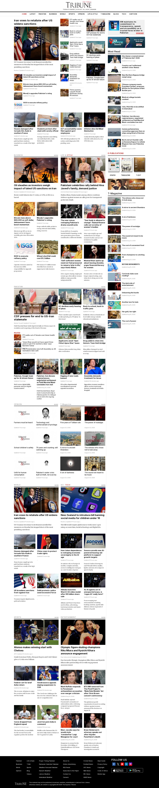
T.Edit (28, 764)
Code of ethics (103, 771)
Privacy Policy (102, 764)
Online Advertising (69, 764)
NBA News (87, 771)
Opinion (81, 14)
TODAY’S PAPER (69, 9)
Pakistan (42, 14)
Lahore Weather (44, 774)
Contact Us (67, 774)
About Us (66, 761)
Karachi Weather (45, 771)
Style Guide (101, 761)
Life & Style (93, 14)
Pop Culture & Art (66, 657)
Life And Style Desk (66, 192)
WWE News (87, 777)
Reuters (16, 70)
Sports (72, 14)
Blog (28, 771)
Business (53, 14)
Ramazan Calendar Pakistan (48, 764)
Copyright (101, 767)
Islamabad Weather (45, 777)
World (63, 14)
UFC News (87, 767)
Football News (88, 764)
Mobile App (101, 774)
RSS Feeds (66, 767)
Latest (33, 14)
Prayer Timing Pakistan (47, 761)
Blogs (116, 14)
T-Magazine (105, 14)
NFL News (86, 774)
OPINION (18, 404)
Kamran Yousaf (18, 323)
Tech (124, 14)
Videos (29, 774)
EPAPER (93, 9)
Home (24, 14)
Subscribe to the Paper (71, 771)
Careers (66, 777)
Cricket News (88, 761)
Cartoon (133, 14)
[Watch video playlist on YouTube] (126, 42)
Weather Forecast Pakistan (48, 767)
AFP (15, 654)
